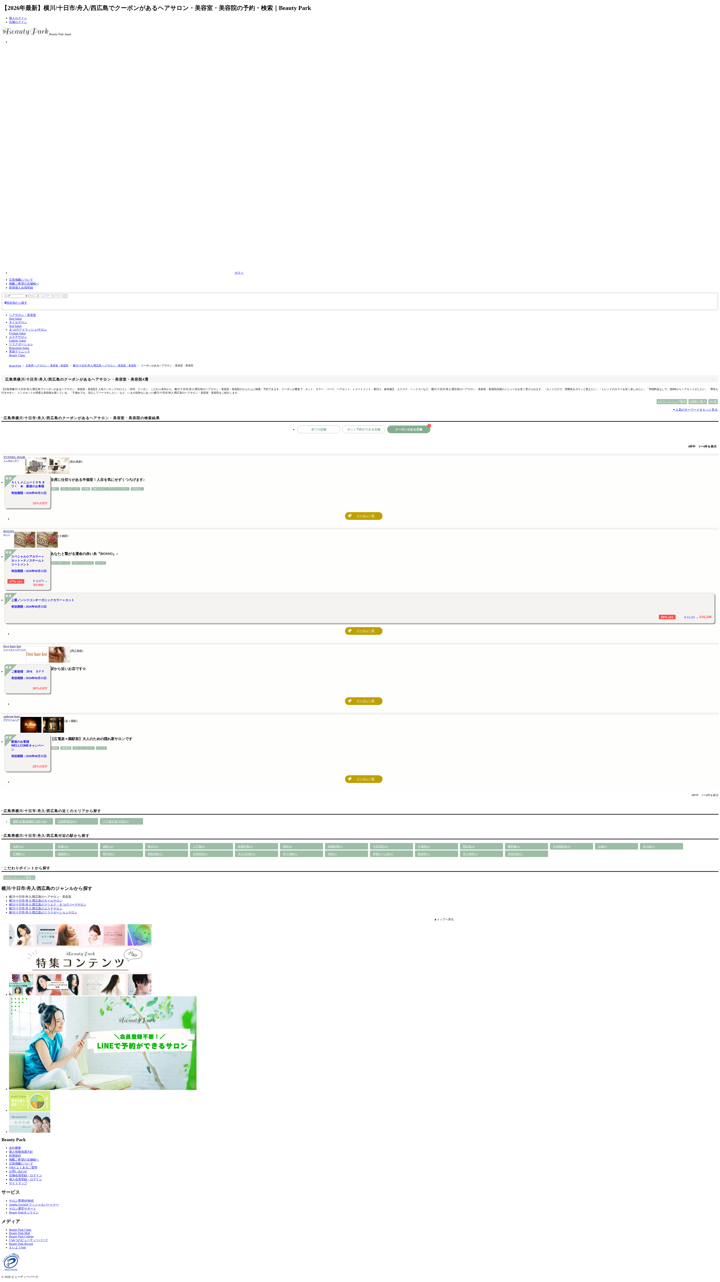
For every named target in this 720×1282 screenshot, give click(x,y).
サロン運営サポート (22, 1208)
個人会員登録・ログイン (25, 1179)
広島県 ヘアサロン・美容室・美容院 (47, 365)
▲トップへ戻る (444, 919)
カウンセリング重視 (672, 401)
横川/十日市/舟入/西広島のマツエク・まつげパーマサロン (47, 904)
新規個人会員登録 (21, 287)
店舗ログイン (18, 22)
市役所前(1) (515, 854)
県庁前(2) (109, 854)
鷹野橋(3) (514, 846)
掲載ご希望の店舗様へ (24, 283)
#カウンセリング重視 (19, 877)
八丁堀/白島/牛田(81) (116, 821)
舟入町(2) (649, 846)
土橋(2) (602, 846)
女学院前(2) (200, 854)
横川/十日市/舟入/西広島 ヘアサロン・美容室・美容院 (104, 365)
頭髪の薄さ (698, 401)
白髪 (714, 401)
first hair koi (14, 648)
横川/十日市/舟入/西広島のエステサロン (35, 908)
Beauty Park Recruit (21, 1243)
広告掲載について (21, 279)
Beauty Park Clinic (20, 1229)
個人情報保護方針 (21, 1151)
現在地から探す (16, 302)
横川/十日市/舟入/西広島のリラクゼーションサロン (43, 912)
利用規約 (15, 1155)
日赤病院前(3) (561, 846)
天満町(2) (19, 854)
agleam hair (11, 718)
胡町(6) (287, 846)
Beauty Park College (21, 1236)
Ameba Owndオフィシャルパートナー (34, 1204)
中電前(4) (424, 846)
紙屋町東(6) (245, 846)
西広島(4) (469, 846)
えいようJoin (17, 1247)
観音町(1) (424, 854)
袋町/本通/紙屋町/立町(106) (30, 821)
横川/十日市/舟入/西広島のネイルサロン (35, 900)
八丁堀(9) (199, 846)
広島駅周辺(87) (67, 821)
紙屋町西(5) (335, 846)
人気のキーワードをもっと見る (696, 409)
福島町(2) (64, 854)
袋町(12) (108, 846)
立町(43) (18, 846)
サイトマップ (18, 1183)
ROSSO (8, 533)
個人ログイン (18, 18)
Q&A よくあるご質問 (23, 1167)
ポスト (239, 272)
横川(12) (153, 846)
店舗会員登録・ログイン (25, 1175)
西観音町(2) (155, 854)
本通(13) (63, 846)
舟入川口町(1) (246, 854)
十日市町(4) (380, 846)
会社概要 (15, 1147)
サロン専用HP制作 (21, 1200)
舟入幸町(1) (290, 854)
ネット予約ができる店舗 (363, 429)
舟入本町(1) (470, 854)
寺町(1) (332, 854)
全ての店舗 (318, 429)
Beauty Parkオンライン (24, 1212)
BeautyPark (15, 365)
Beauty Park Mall (19, 1233)
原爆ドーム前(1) (383, 854)
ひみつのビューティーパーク (28, 1240)
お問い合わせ (18, 1171)
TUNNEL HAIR (14, 459)
